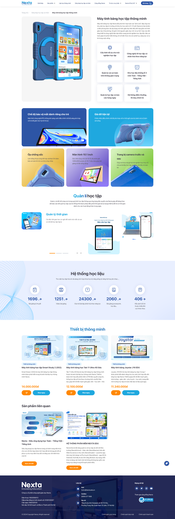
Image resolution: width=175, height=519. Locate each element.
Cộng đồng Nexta (99, 3)
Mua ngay (41, 393)
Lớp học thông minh (65, 3)
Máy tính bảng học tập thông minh (64, 13)
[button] (77, 253)
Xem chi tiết (29, 464)
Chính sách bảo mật (127, 514)
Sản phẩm (50, 3)
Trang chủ (25, 13)
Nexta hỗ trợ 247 (130, 3)
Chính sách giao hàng (109, 514)
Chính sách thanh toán (146, 514)
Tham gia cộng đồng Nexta (144, 495)
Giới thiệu (40, 3)
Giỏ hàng (145, 3)
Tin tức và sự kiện (114, 3)
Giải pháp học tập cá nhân (82, 3)
